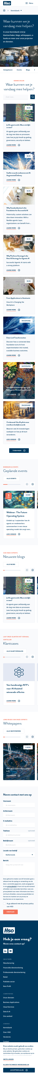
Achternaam (7, 811)
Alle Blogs (11, 564)
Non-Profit (7, 986)
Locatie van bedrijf (10, 851)
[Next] (32, 484)
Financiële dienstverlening (13, 968)
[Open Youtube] (10, 951)
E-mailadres (7, 821)
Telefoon (19, 831)
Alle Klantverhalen (15, 651)
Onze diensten (8, 998)
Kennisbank (7, 1027)
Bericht (5, 860)
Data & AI (6, 1011)
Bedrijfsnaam (19, 841)
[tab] (8, 69)
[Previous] (27, 484)
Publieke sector (9, 982)
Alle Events (11, 478)
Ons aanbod (7, 1016)
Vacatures (7, 1037)
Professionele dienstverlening (14, 972)
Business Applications (11, 1002)
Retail (5, 977)
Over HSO (7, 1032)
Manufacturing (8, 963)
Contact (6, 1041)
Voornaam (7, 801)
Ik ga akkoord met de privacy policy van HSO (20, 905)
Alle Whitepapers (14, 731)
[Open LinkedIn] (5, 951)
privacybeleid (11, 886)
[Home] (7, 3)
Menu (31, 3)
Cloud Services (8, 1007)
